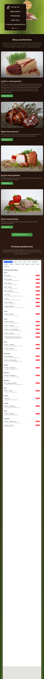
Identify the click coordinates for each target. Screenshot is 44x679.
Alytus (29, 261)
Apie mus (15, 20)
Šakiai (22, 264)
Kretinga (32, 264)
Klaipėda (27, 264)
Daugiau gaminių (6, 95)
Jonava (19, 261)
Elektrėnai (12, 264)
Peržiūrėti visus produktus (21, 234)
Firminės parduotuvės (15, 24)
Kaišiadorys (6, 266)
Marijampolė (34, 261)
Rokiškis (6, 264)
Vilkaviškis (17, 264)
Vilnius (15, 261)
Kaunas (24, 261)
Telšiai (37, 264)
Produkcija (15, 16)
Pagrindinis (15, 11)
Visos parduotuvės (8, 261)
